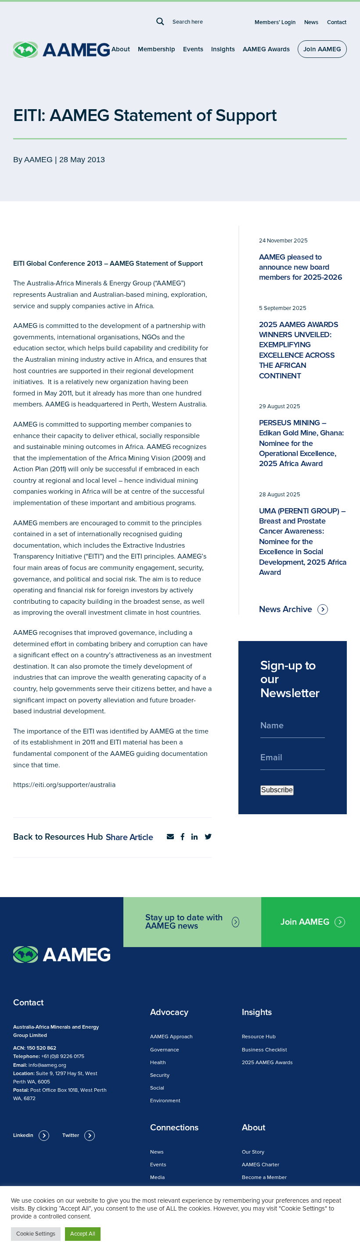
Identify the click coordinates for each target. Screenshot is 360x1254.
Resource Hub (259, 1036)
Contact (336, 22)
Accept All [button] (82, 1233)
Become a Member (264, 1177)
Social (157, 1088)
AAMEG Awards (266, 49)
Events (193, 49)
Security (159, 1075)
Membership (156, 49)
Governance (164, 1050)
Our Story (253, 1152)
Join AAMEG (322, 49)
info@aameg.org (47, 1065)
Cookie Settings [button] (35, 1233)
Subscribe (277, 790)
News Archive (285, 609)
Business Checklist (264, 1050)
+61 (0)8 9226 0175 (62, 1056)
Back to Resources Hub (58, 837)
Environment (165, 1100)
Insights (223, 49)
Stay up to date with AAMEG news (184, 921)
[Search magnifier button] (160, 21)
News (311, 22)
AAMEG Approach (171, 1036)
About (121, 49)
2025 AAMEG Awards (267, 1062)
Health (158, 1062)
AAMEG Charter (260, 1164)
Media (157, 1177)
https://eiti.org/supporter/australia (64, 784)
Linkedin (23, 1135)
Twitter (70, 1135)
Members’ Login (275, 22)
